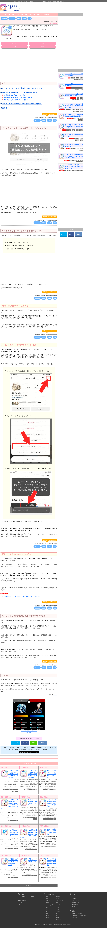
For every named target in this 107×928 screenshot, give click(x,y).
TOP (73, 896)
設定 (57, 915)
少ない (73, 130)
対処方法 (77, 89)
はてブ (42, 742)
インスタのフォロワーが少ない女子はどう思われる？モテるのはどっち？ (74, 126)
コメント (51, 789)
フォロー (48, 917)
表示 (55, 818)
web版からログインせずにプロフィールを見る (18, 97)
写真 (25, 789)
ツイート (15, 742)
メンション (31, 817)
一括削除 (77, 140)
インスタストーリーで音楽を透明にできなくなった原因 (74, 94)
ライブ (57, 907)
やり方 (35, 818)
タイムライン (49, 909)
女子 (77, 130)
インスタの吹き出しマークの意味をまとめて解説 (74, 74)
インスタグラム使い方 (78, 913)
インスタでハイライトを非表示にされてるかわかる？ (22, 88)
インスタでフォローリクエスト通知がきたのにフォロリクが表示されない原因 (74, 105)
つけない (8, 789)
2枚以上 (28, 789)
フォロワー (68, 130)
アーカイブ (58, 911)
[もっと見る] (28, 885)
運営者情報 (75, 904)
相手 (42, 846)
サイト (16, 789)
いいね (47, 915)
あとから (35, 875)
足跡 (4, 789)
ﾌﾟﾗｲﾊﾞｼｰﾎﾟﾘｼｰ (75, 900)
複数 (33, 789)
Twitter (21, 902)
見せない (77, 160)
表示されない (76, 111)
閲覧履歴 (54, 877)
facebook (21, 904)
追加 (81, 118)
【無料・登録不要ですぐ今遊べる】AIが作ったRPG (29, 731)
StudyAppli (74, 917)
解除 (52, 818)
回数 (9, 820)
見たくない (46, 846)
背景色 (9, 877)
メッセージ (45, 789)
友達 (16, 848)
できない (80, 120)
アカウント (48, 900)
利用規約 (74, 898)
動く (33, 849)
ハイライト (12, 18)
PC (56, 913)
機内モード (15, 791)
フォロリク (79, 109)
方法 (30, 18)
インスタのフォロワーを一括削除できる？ (74, 135)
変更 (13, 877)
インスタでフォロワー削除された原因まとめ (74, 145)
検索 (47, 907)
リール (57, 909)
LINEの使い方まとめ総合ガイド (80, 915)
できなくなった (75, 99)
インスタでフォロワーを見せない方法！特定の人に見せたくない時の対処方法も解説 (74, 156)
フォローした (79, 87)
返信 (55, 789)
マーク (77, 77)
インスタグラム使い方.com (26, 896)
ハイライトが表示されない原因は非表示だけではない (22, 104)
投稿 (47, 898)
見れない (72, 170)
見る (28, 875)
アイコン (76, 79)
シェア (25, 742)
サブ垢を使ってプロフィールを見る (14, 95)
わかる (24, 18)
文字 (26, 849)
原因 (81, 99)
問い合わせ (75, 906)
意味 (81, 77)
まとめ (4, 108)
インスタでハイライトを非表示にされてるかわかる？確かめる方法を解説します (29, 14)
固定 (29, 849)
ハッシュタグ (49, 905)
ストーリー (4, 18)
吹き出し (73, 77)
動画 (57, 902)
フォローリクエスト (69, 109)
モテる (80, 130)
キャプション (59, 900)
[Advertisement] (64, 7)
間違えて (73, 87)
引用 (10, 848)
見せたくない (79, 161)
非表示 (18, 18)
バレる (13, 820)
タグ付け (26, 817)
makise (55, 695)
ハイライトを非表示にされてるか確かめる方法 (19, 92)
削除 (81, 138)
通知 (75, 109)
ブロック (43, 877)
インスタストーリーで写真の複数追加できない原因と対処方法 (74, 115)
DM (46, 911)
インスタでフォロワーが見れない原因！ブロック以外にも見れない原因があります (74, 166)
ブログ (57, 917)
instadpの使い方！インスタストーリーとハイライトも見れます (23, 596)
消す (50, 877)
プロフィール (49, 902)
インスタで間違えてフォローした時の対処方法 (74, 84)
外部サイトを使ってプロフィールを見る (16, 99)
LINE (33, 742)
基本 (47, 896)
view (6, 768)
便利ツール (58, 920)
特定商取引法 (75, 902)
